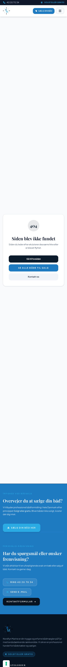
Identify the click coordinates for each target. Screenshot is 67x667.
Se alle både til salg (33, 268)
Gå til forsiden (33, 259)
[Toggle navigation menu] (60, 11)
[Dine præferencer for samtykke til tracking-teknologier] (6, 663)
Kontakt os (33, 276)
